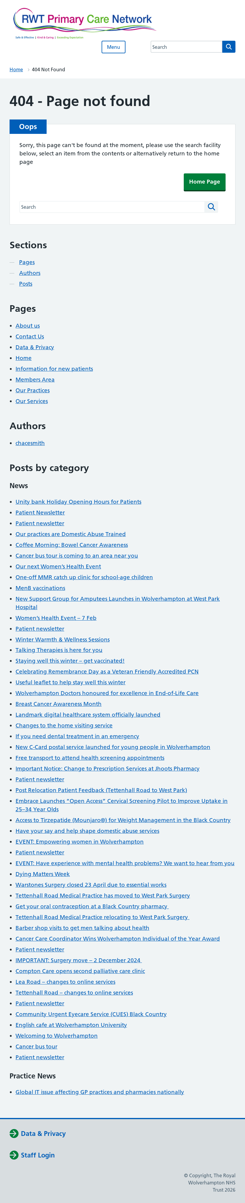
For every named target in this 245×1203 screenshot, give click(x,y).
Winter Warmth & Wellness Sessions (63, 639)
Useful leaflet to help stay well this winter (70, 682)
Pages (27, 262)
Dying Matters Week (43, 874)
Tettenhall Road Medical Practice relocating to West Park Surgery (102, 917)
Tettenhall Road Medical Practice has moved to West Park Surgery (103, 895)
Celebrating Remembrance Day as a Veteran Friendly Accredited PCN (107, 671)
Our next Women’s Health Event (58, 566)
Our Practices (33, 390)
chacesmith (30, 443)
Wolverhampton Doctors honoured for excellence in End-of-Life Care (107, 693)
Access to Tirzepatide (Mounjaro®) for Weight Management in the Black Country (123, 820)
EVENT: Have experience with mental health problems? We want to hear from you (125, 863)
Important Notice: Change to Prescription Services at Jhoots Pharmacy (108, 768)
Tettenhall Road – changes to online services (74, 992)
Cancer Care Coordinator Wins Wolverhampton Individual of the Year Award (118, 938)
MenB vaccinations (40, 588)
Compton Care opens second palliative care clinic (80, 971)
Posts (25, 283)
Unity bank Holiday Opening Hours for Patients (78, 501)
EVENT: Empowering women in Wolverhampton (80, 841)
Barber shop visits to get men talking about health (82, 927)
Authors (29, 273)
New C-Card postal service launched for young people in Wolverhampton (113, 747)
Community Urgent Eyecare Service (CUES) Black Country (91, 1014)
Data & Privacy (35, 347)
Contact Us (30, 336)
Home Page (204, 181)
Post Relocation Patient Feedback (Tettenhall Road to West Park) (101, 790)
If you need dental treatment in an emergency (77, 736)
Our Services (32, 401)
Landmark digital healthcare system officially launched (88, 714)
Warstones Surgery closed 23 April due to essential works (91, 884)
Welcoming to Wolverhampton (57, 1035)
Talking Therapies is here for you (59, 650)
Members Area (35, 379)
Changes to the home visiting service (64, 725)
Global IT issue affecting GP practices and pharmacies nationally (100, 1092)
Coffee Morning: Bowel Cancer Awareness (72, 544)
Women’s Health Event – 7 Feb (56, 618)
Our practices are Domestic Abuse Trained (71, 534)
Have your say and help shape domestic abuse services (87, 830)
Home (16, 69)
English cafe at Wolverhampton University (71, 1025)
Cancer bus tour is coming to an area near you (77, 555)
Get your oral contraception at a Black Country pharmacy (92, 906)
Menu (113, 47)
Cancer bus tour (36, 1046)
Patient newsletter (40, 523)
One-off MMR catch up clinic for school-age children (84, 577)
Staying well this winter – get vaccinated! (70, 660)
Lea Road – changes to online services (65, 981)
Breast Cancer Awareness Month (59, 703)
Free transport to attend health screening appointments (90, 757)
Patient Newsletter (40, 512)
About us (28, 325)
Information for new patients (54, 368)
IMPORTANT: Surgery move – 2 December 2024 (79, 960)
